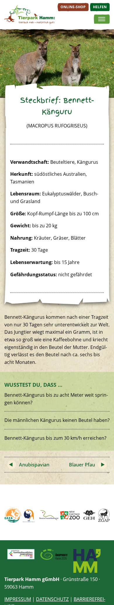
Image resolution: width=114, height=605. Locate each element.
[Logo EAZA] (12, 515)
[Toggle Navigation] (102, 19)
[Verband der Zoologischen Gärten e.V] (29, 515)
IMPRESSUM (17, 599)
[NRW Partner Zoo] (70, 515)
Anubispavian (34, 464)
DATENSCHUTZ (52, 599)
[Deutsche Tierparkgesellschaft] (48, 515)
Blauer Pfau (82, 464)
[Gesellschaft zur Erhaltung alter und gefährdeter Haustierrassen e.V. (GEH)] (89, 515)
